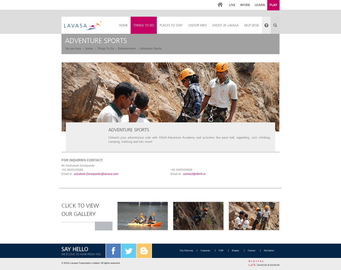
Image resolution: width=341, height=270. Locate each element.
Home (89, 48)
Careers (251, 250)
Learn (260, 5)
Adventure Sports (151, 48)
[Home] (82, 25)
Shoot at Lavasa (225, 25)
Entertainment (127, 48)
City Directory (186, 250)
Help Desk (251, 25)
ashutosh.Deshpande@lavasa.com (96, 174)
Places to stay (171, 25)
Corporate (205, 250)
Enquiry (235, 250)
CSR (221, 250)
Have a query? (266, 25)
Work (245, 5)
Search (275, 25)
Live (232, 5)
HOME (123, 25)
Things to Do (143, 25)
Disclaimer (269, 250)
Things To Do (106, 48)
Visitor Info (197, 25)
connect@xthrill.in (194, 174)
